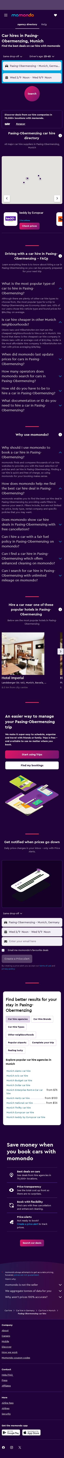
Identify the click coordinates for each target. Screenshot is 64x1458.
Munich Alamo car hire (18, 1071)
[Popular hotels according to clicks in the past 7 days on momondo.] (60, 609)
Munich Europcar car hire (20, 1112)
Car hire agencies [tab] (18, 1019)
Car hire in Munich (47, 1311)
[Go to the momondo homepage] (23, 15)
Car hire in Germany (25, 1311)
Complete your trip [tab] (43, 1042)
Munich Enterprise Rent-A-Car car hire (24, 1092)
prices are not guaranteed (26, 1275)
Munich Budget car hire (19, 1080)
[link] (29, 226)
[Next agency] (57, 198)
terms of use (45, 966)
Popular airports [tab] (17, 1042)
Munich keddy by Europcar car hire (25, 1117)
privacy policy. (8, 969)
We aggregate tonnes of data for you (28, 1291)
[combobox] (13, 56)
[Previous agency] (7, 198)
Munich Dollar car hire (18, 1085)
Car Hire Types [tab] (16, 1027)
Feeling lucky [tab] (15, 1050)
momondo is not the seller (21, 1284)
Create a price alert (27, 1224)
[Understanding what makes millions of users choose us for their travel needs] (60, 435)
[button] (6, 15)
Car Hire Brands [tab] (42, 1019)
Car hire (8, 1311)
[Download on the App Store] (31, 1432)
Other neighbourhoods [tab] (21, 1035)
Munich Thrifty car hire (18, 1108)
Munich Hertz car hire (18, 1098)
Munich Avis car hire (17, 1076)
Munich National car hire (19, 1103)
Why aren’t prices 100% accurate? (26, 1297)
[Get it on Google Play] (11, 1432)
